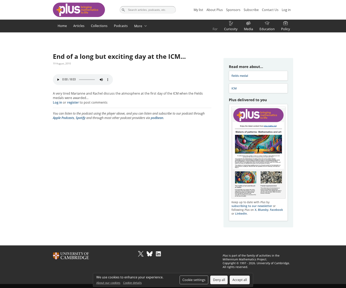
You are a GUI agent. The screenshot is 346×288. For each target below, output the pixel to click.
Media (248, 29)
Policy (285, 29)
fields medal (239, 76)
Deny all (219, 280)
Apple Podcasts (63, 118)
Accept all (239, 280)
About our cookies (108, 283)
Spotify (80, 118)
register (73, 102)
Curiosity (230, 29)
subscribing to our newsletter (251, 206)
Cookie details (132, 283)
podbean (157, 118)
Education (267, 29)
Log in (57, 102)
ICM (234, 88)
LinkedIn (241, 213)
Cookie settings (193, 280)
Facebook (276, 210)
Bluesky (263, 210)
